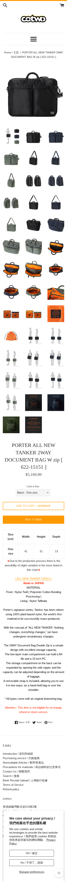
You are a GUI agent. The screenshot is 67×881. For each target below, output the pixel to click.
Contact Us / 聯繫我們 (16, 771)
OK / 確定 (32, 853)
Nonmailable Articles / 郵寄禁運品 (23, 762)
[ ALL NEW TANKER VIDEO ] (33, 578)
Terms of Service (13, 784)
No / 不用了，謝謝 (31, 862)
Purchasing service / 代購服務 (21, 758)
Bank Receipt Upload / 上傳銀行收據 (25, 780)
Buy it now (33, 519)
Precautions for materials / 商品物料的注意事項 (31, 767)
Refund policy (11, 789)
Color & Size (33, 486)
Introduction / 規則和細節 (18, 753)
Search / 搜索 (11, 775)
